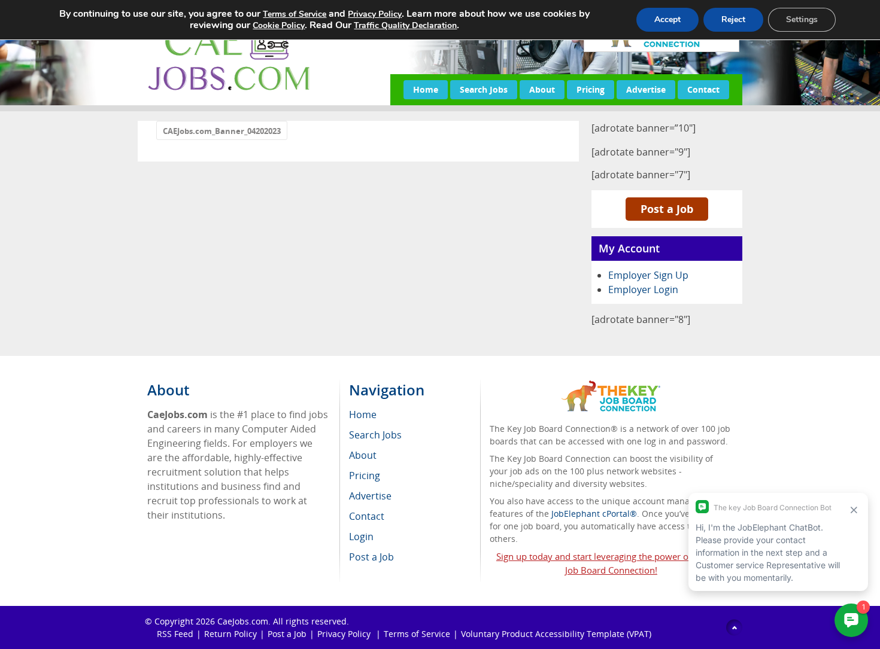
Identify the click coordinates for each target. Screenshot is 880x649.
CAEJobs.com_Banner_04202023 (222, 131)
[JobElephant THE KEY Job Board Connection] (611, 386)
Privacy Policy (345, 633)
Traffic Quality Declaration (405, 25)
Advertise (646, 89)
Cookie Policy (279, 25)
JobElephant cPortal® (594, 513)
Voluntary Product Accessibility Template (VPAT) (556, 633)
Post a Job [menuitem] (371, 556)
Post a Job (667, 209)
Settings (802, 19)
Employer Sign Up (648, 275)
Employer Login (643, 289)
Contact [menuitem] (366, 516)
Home (425, 89)
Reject (733, 19)
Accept (667, 19)
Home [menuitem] (363, 414)
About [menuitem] (363, 455)
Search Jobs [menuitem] (375, 434)
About (542, 89)
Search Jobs (484, 89)
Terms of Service (417, 633)
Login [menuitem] (361, 536)
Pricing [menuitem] (364, 475)
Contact (703, 89)
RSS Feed (175, 633)
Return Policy (230, 633)
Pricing (590, 89)
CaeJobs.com (242, 621)
